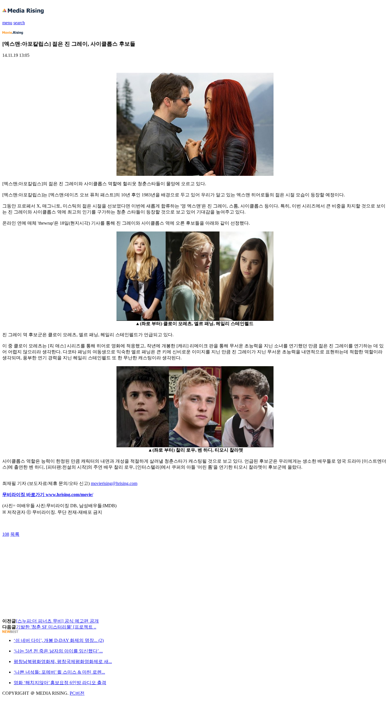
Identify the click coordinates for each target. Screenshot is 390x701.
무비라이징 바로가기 (24, 494)
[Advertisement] (48, 550)
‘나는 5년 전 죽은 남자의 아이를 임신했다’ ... (58, 650)
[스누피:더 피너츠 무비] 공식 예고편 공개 (57, 621)
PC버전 (77, 693)
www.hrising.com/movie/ (69, 494)
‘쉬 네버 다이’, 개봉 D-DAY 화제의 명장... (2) (59, 640)
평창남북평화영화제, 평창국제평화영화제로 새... (63, 661)
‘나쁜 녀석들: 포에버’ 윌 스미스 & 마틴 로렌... (59, 672)
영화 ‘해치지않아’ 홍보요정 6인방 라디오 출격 (60, 682)
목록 (14, 534)
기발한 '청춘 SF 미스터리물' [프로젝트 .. (56, 627)
